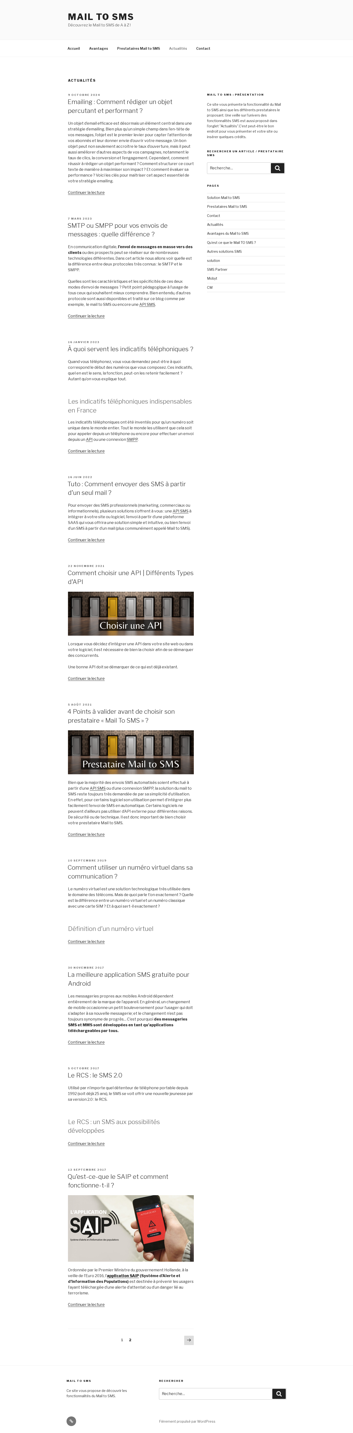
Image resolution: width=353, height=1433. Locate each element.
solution (213, 260)
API (89, 439)
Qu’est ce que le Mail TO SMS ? (231, 242)
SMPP (132, 439)
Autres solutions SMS (224, 251)
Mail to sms (101, 17)
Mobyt (212, 278)
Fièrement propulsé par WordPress (187, 1421)
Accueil (73, 48)
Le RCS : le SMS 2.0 (94, 1075)
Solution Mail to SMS (223, 198)
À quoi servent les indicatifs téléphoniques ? (130, 349)
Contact (203, 48)
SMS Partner (217, 269)
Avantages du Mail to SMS (228, 233)
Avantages (98, 48)
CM (210, 287)
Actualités (178, 48)
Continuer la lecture (86, 192)
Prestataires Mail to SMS (138, 48)
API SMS (147, 304)
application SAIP (123, 1275)
